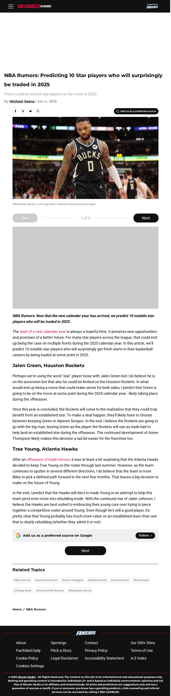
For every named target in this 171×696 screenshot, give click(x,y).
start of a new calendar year (43, 331)
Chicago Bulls (22, 590)
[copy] (38, 111)
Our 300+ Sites (143, 643)
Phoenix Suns (120, 580)
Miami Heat (140, 580)
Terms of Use (142, 650)
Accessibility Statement (104, 658)
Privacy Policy (96, 650)
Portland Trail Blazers (50, 590)
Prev (25, 218)
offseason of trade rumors (48, 459)
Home (17, 609)
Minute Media (26, 677)
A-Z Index (139, 658)
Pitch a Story (61, 650)
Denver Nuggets (72, 580)
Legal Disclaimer (64, 658)
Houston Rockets (46, 580)
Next (146, 218)
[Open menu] (10, 6)
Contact (91, 643)
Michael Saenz (22, 101)
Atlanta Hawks (97, 580)
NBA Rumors (22, 580)
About (21, 643)
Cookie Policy (27, 658)
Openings (58, 643)
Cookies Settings (30, 666)
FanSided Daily (28, 650)
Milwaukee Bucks (79, 590)
